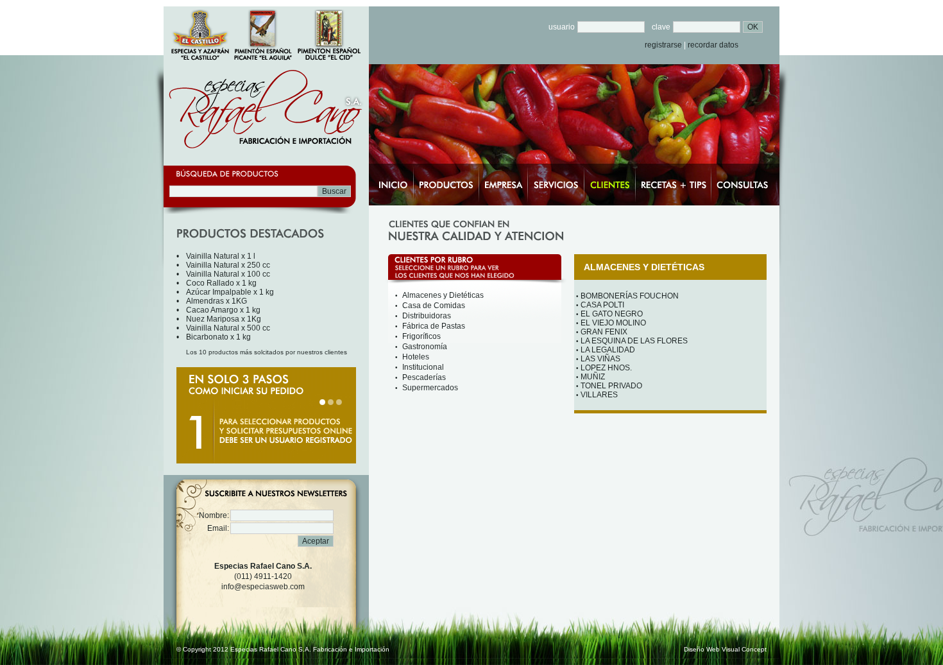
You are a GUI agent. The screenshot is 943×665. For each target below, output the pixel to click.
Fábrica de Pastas (433, 326)
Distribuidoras (426, 315)
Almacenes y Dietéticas (443, 295)
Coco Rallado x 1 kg (221, 283)
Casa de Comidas (433, 305)
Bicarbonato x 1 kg (218, 336)
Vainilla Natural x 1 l (220, 256)
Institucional (423, 367)
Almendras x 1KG (216, 301)
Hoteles (415, 356)
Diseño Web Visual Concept (725, 649)
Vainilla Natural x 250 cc (228, 265)
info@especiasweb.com (263, 586)
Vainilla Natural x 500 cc (228, 328)
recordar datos (713, 44)
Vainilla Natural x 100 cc (228, 274)
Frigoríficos (421, 336)
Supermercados (430, 387)
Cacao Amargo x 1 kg (223, 310)
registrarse (663, 44)
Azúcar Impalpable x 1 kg (230, 292)
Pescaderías (424, 377)
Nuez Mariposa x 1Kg (223, 319)
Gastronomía (424, 346)
